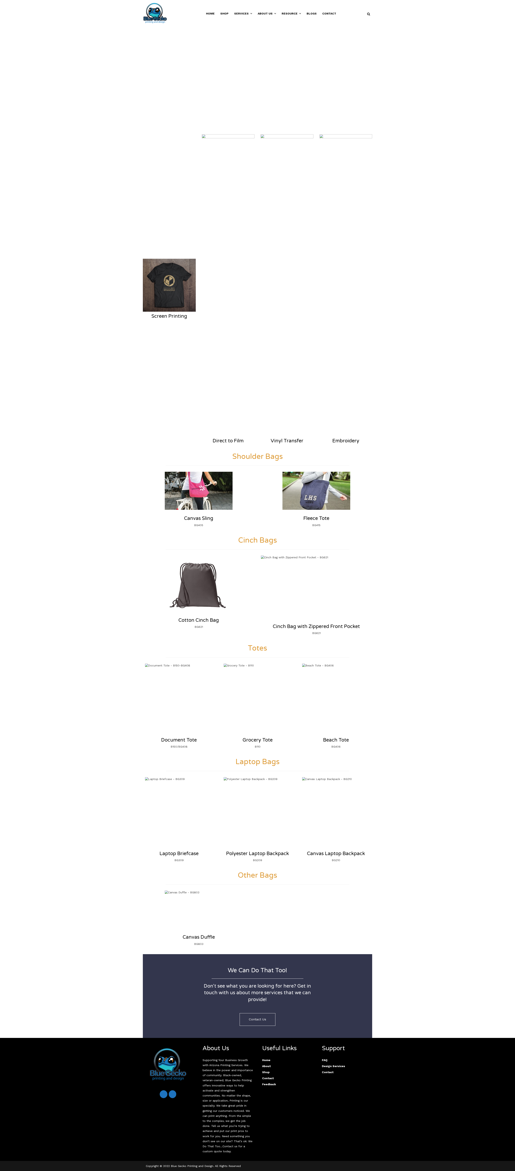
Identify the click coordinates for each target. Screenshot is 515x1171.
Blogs (312, 13)
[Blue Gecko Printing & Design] (155, 12)
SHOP (224, 13)
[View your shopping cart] (358, 14)
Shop (266, 1072)
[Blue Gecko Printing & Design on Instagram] (172, 1094)
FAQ (325, 1060)
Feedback (269, 1084)
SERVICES (241, 13)
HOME (210, 13)
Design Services (333, 1066)
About (266, 1066)
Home (266, 1060)
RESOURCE (290, 13)
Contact (329, 13)
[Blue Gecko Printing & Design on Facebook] (163, 1094)
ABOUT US (265, 13)
